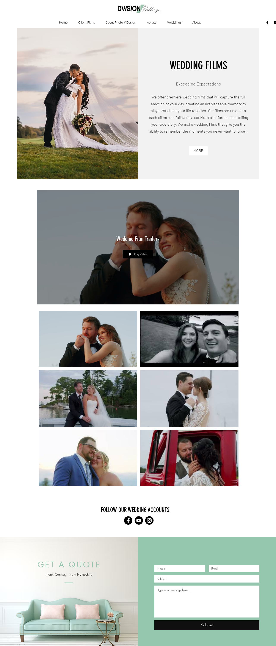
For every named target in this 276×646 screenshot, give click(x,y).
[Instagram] (149, 520)
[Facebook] (267, 22)
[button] (196, 22)
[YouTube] (139, 520)
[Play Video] (88, 339)
